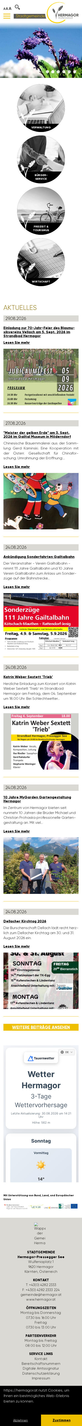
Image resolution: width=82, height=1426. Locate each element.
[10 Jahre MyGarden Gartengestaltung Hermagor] (41, 865)
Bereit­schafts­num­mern (41, 1364)
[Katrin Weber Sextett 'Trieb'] (41, 741)
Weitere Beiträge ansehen (41, 1027)
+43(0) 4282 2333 (42, 1285)
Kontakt (41, 1359)
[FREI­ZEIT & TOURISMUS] (41, 210)
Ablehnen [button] (20, 1420)
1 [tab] (47, 72)
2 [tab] (53, 72)
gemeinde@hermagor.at (41, 1295)
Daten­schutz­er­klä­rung (41, 1373)
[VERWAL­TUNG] (41, 108)
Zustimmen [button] (62, 1420)
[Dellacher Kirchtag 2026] (41, 980)
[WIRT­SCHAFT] (41, 262)
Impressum (41, 1378)
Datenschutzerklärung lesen (28, 1407)
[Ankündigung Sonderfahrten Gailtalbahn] (41, 621)
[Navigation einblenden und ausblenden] (6, 16)
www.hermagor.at (41, 1299)
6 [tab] (74, 72)
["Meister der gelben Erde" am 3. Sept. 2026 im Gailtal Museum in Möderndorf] (41, 501)
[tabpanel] (41, 50)
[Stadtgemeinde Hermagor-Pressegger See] (46, 12)
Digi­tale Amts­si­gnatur (41, 1368)
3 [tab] (58, 72)
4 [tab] (64, 72)
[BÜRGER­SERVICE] (41, 159)
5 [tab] (69, 72)
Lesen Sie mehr (16, 342)
